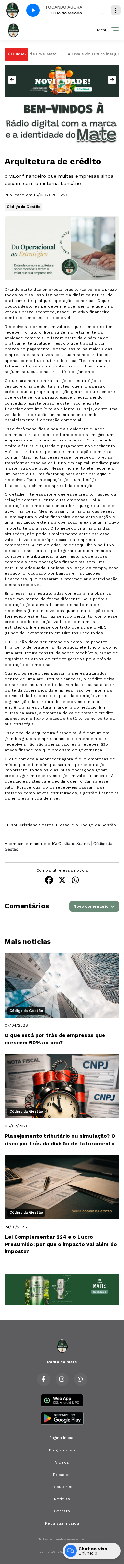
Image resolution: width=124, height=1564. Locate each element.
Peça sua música (62, 1523)
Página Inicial (62, 1437)
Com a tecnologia (53, 1551)
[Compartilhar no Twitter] (62, 881)
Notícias (62, 1499)
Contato (62, 1511)
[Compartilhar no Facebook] (49, 881)
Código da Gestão (23, 207)
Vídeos (62, 1462)
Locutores (62, 1486)
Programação (62, 1450)
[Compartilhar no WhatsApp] (75, 881)
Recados (62, 1474)
